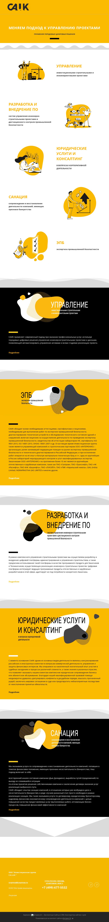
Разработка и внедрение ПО (23, 107)
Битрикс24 (67, 918)
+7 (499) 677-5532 (54, 887)
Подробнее (14, 352)
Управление (69, 65)
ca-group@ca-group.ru (18, 882)
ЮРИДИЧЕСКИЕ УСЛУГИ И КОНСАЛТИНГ (71, 153)
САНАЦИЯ (18, 196)
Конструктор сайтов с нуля (75, 915)
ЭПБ (60, 242)
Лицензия (13, 895)
